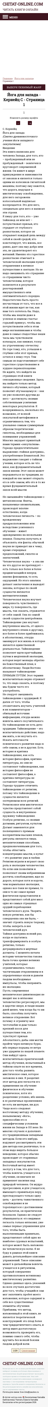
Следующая (28, 1350)
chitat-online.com (23, 6)
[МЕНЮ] (5, 17)
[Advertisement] (24, 48)
